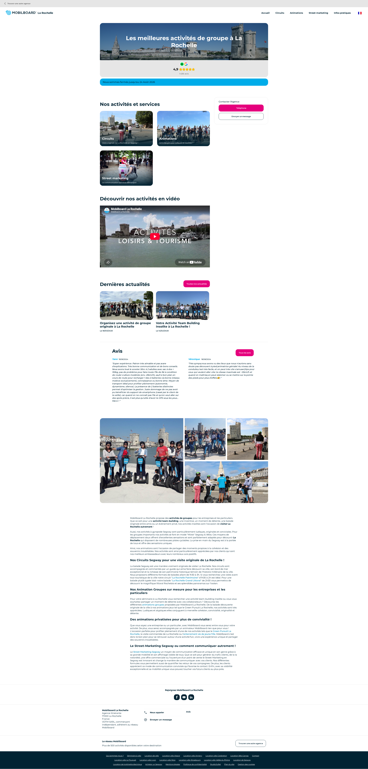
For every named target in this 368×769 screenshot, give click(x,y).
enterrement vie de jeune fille (199, 634)
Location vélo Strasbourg (190, 760)
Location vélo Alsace (171, 756)
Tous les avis (245, 353)
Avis (188, 711)
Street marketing (318, 13)
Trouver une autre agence (17, 3)
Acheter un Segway (153, 764)
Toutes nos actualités (196, 284)
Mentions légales (173, 764)
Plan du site (229, 764)
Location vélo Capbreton (216, 756)
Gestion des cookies (246, 764)
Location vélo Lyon (148, 760)
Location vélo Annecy (192, 756)
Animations (296, 13)
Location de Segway (242, 760)
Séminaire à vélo (134, 756)
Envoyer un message (241, 116)
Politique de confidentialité (195, 764)
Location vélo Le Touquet (125, 760)
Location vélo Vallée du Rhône (217, 760)
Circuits (279, 13)
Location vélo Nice (167, 760)
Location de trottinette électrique (127, 764)
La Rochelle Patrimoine (185, 577)
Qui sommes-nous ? (115, 756)
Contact (255, 756)
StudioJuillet (215, 764)
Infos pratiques (342, 13)
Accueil (265, 13)
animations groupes (153, 604)
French (362, 13)
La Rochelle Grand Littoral (186, 580)
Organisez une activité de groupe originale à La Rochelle (125, 324)
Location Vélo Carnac (239, 756)
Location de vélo (152, 756)
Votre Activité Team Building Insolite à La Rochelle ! (178, 324)
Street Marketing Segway (146, 651)
